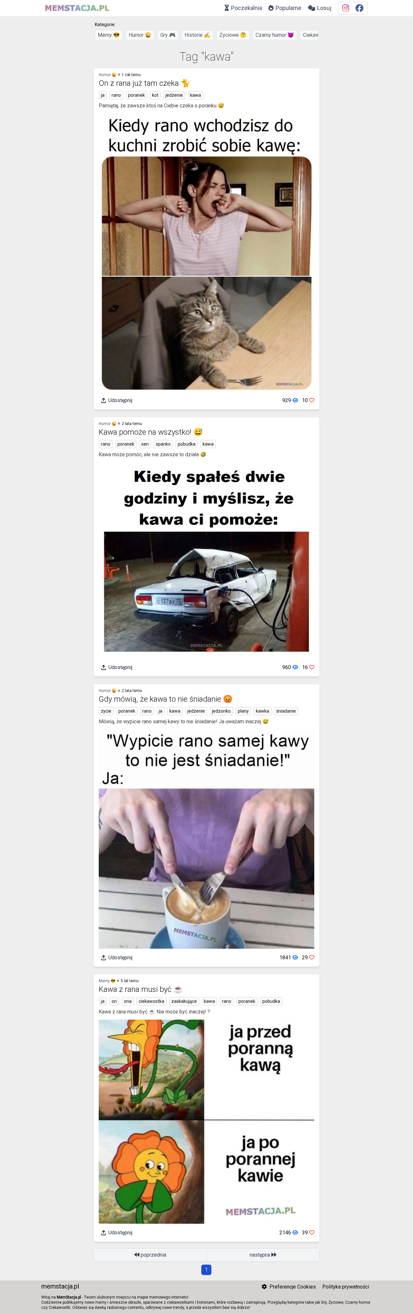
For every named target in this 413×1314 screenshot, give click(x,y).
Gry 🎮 (168, 35)
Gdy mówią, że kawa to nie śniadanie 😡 (166, 699)
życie (106, 711)
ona (128, 1001)
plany (243, 711)
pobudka (187, 444)
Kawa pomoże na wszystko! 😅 (151, 432)
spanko (163, 444)
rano (116, 95)
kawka (262, 711)
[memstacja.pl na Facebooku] (359, 8)
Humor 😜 (140, 35)
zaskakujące (184, 1001)
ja (103, 95)
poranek (136, 95)
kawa (195, 95)
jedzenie (174, 95)
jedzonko (221, 711)
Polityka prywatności (345, 1287)
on (114, 1001)
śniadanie (286, 711)
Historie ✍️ (197, 35)
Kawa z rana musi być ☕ (141, 989)
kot (155, 95)
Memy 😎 (109, 35)
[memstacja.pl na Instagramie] (345, 8)
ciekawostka (151, 1001)
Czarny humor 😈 (275, 35)
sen (145, 444)
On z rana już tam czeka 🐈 (144, 83)
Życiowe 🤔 (233, 35)
